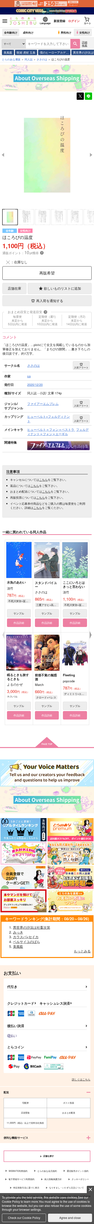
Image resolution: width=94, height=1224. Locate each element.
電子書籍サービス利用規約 (21, 1179)
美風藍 (8, 52)
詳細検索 (84, 43)
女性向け (84, 32)
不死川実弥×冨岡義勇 (19, 601)
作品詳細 (18, 623)
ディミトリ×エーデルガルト (75, 694)
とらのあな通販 (11, 59)
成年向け (28, 32)
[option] (47, 155)
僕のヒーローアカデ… (54, 52)
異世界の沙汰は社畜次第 (31, 927)
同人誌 (29, 59)
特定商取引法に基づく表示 (26, 1187)
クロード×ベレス (46, 697)
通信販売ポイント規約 (77, 1171)
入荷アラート (81, 367)
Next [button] (91, 155)
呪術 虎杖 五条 (26, 52)
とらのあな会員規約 (47, 1171)
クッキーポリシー (80, 1179)
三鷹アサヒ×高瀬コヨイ (47, 605)
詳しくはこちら (81, 1079)
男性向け (66, 32)
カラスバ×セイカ (26, 936)
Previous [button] (3, 155)
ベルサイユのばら (26, 941)
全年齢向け (10, 32)
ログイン (74, 21)
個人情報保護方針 (53, 1179)
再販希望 (47, 273)
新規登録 (59, 21)
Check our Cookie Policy (24, 1218)
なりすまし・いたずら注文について (66, 1187)
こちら (43, 479)
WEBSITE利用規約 (18, 1171)
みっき (18, 932)
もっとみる (82, 951)
